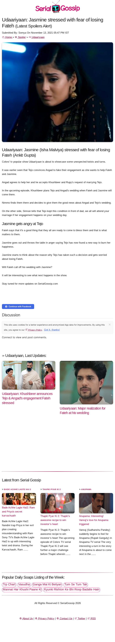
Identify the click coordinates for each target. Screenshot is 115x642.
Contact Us (65, 618)
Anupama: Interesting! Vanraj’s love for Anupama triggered (93, 520)
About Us (27, 618)
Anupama (86, 489)
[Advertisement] (57, 446)
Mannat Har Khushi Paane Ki (22, 589)
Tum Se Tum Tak (75, 584)
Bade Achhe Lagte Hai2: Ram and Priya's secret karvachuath (18, 511)
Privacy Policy (35, 330)
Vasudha (24, 584)
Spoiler (21, 37)
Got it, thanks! (52, 329)
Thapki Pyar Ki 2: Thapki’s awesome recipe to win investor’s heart (55, 520)
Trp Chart (9, 584)
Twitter (81, 618)
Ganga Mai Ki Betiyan (47, 584)
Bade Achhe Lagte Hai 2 (17, 489)
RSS (93, 618)
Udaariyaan (37, 37)
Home (8, 37)
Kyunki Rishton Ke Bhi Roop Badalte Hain (71, 589)
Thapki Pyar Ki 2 (52, 489)
